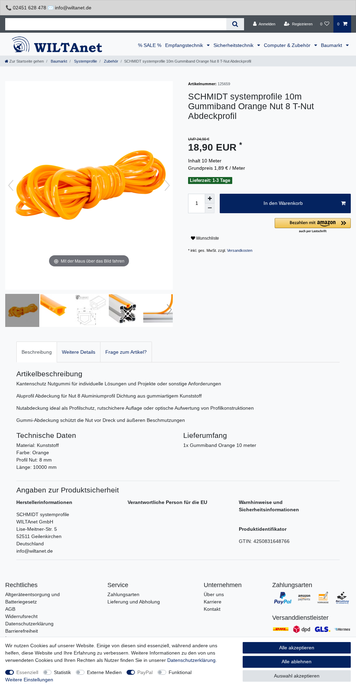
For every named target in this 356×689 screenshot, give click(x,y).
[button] (313, 226)
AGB (10, 609)
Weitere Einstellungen (29, 679)
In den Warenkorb (283, 203)
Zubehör (110, 61)
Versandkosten (239, 250)
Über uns (214, 594)
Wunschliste (207, 238)
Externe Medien (104, 672)
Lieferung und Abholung (133, 601)
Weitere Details (78, 352)
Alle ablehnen (297, 661)
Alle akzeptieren (296, 647)
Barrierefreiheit (21, 631)
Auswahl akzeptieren (296, 676)
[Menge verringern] (210, 208)
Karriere (212, 601)
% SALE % (149, 45)
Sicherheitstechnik (234, 45)
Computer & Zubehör (288, 45)
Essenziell (27, 672)
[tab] (36, 352)
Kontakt (212, 609)
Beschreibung (37, 352)
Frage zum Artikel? (126, 352)
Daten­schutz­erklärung (191, 660)
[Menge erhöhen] (210, 198)
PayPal (145, 672)
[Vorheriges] (10, 185)
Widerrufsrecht (21, 616)
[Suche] (235, 24)
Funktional (180, 672)
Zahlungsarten (123, 594)
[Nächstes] (167, 185)
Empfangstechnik (184, 45)
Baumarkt (332, 45)
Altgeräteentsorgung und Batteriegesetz (32, 598)
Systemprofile (85, 61)
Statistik (62, 672)
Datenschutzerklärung (29, 623)
